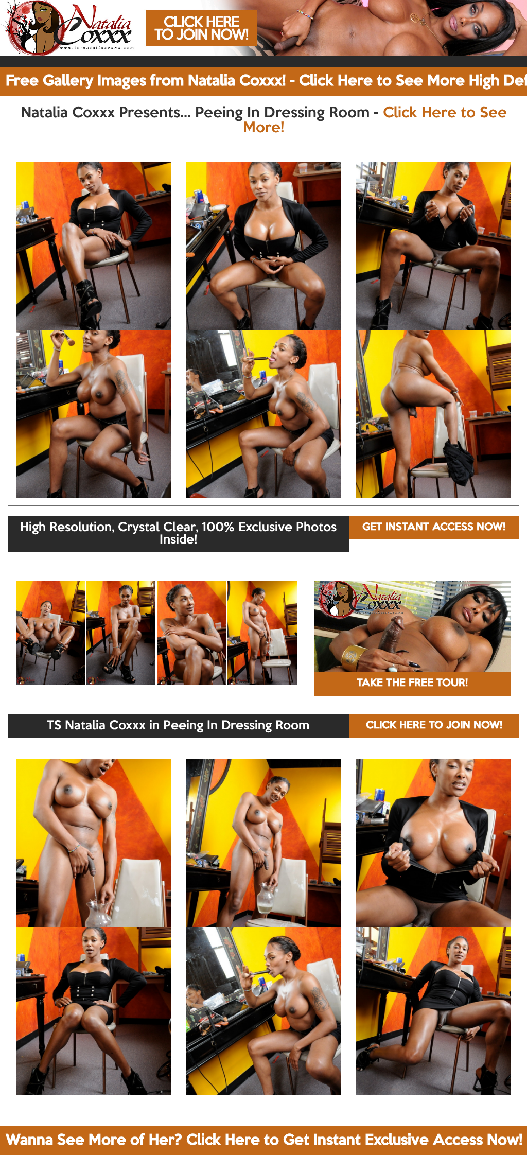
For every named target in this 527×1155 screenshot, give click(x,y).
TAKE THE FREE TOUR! (412, 683)
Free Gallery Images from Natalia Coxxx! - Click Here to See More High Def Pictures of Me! (266, 81)
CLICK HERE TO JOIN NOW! (434, 725)
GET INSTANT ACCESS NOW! (433, 527)
